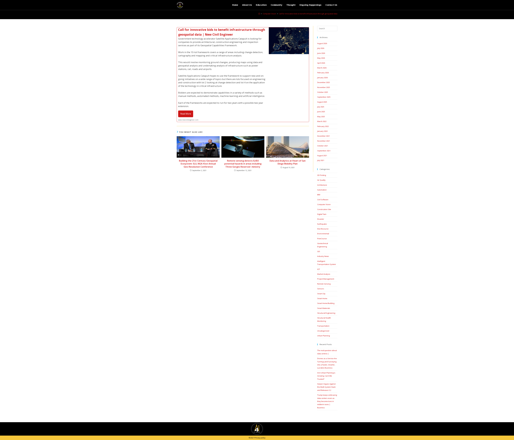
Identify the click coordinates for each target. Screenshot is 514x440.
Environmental (323, 233)
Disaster (320, 219)
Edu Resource (322, 229)
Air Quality (321, 180)
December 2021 (323, 136)
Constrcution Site (324, 209)
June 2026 (321, 53)
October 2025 (322, 92)
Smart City (321, 293)
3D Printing (321, 175)
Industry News (323, 256)
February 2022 (323, 126)
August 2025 (322, 102)
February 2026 (323, 72)
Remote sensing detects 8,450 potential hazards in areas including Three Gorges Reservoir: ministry (242, 163)
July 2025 (320, 107)
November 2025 (323, 87)
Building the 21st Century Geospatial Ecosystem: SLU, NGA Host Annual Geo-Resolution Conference (198, 163)
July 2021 (320, 160)
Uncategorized (323, 331)
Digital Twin (321, 214)
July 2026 (320, 48)
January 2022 (322, 131)
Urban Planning (323, 335)
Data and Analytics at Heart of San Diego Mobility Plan (288, 162)
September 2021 (323, 150)
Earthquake (322, 224)
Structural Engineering (326, 313)
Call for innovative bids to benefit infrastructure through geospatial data (308, 13)
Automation (322, 190)
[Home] (259, 13)
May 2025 (321, 116)
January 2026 (322, 77)
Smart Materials (323, 308)
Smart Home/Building (325, 303)
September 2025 (323, 97)
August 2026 (322, 43)
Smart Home (322, 298)
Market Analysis (323, 274)
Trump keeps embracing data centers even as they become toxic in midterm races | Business (327, 401)
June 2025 (321, 111)
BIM (318, 194)
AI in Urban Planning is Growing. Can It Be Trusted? (326, 376)
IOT (318, 269)
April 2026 (321, 63)
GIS (318, 251)
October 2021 (322, 146)
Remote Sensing (323, 284)
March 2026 (321, 68)
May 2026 (321, 58)
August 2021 (322, 155)
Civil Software (322, 199)
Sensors (320, 288)
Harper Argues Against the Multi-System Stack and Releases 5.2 (326, 387)
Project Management (325, 279)
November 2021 (323, 141)
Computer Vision (324, 204)
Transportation (323, 326)
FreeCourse (322, 238)
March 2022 (321, 121)
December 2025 (323, 82)
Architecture (322, 185)
